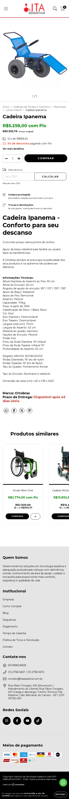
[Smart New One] (35, 516)
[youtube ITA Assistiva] (27, 721)
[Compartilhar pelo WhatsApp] (6, 411)
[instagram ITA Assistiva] (7, 721)
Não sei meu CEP (11, 183)
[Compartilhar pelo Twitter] (22, 412)
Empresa (8, 599)
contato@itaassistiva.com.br (25, 678)
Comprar (17, 516)
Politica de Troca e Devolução (21, 640)
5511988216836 (17, 665)
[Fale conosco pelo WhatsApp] (63, 783)
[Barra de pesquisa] (55, 9)
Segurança (9, 619)
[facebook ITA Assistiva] (17, 721)
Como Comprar (12, 606)
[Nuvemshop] (14, 785)
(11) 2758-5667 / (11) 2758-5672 (26, 672)
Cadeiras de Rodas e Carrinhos (31, 106)
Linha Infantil (14, 110)
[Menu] (6, 9)
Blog (5, 613)
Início (6, 106)
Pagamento (10, 626)
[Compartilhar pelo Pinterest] (29, 412)
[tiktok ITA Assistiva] (38, 721)
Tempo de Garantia (14, 633)
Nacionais (60, 106)
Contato (8, 646)
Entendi (61, 794)
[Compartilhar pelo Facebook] (14, 412)
